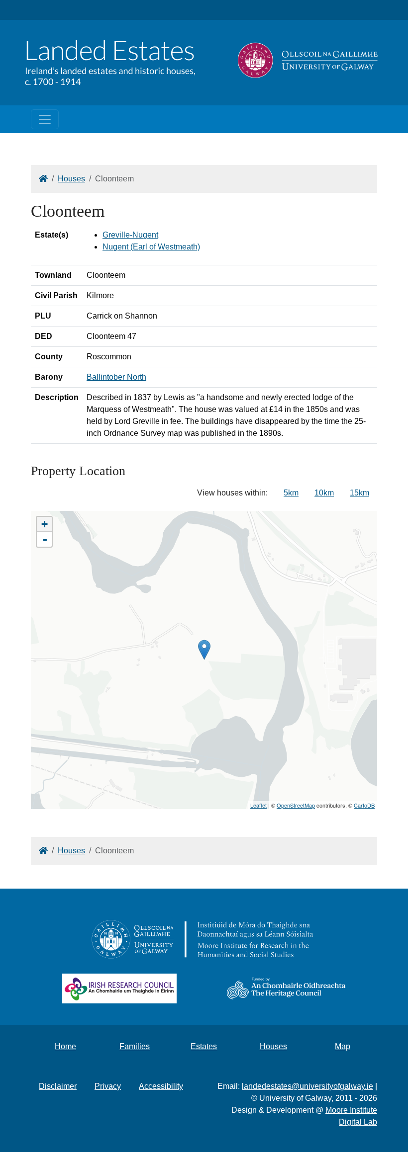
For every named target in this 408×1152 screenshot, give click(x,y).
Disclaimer (58, 1086)
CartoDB (364, 805)
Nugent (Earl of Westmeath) (151, 247)
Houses (71, 178)
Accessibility (161, 1086)
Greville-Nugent (130, 235)
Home (65, 1046)
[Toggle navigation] (45, 119)
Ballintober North (116, 377)
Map (342, 1046)
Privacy (108, 1086)
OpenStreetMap (296, 805)
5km (291, 493)
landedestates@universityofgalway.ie (307, 1086)
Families (134, 1046)
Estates (204, 1046)
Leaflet (258, 805)
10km (324, 493)
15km (359, 493)
